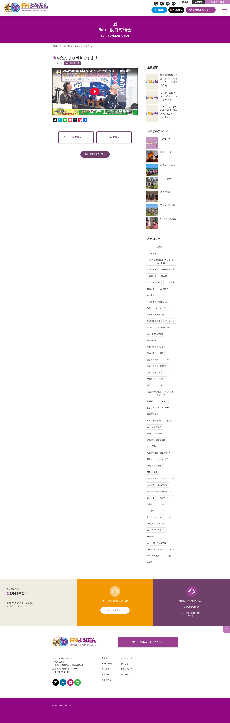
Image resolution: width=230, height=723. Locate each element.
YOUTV (171, 549)
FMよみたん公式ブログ (157, 523)
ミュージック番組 (154, 247)
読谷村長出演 (152, 360)
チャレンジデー (162, 308)
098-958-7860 (191, 607)
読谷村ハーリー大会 (155, 504)
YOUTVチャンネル (155, 549)
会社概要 (184, 2)
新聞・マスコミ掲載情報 (157, 366)
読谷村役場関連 (164, 327)
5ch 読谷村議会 (72, 63)
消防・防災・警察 (154, 433)
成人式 (164, 276)
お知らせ (151, 562)
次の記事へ (114, 137)
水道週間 (151, 295)
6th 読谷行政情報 (155, 334)
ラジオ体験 (169, 282)
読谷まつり (169, 321)
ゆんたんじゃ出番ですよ (157, 485)
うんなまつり (165, 289)
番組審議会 (106, 680)
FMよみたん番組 (154, 466)
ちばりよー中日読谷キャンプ (159, 491)
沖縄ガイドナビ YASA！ (157, 401)
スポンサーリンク (218, 2)
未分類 (168, 556)
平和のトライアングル (156, 347)
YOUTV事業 (107, 664)
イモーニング (168, 360)
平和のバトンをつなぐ (156, 379)
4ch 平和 (151, 446)
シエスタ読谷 (163, 459)
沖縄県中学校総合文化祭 (157, 302)
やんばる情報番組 (154, 421)
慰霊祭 (169, 421)
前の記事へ (76, 137)
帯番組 (150, 459)
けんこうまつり (153, 372)
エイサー (151, 511)
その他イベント (165, 498)
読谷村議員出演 (167, 269)
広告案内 (198, 2)
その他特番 (151, 276)
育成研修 (151, 289)
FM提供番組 (152, 472)
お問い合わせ (126, 669)
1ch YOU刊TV (153, 556)
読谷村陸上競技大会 (155, 314)
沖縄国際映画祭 (153, 321)
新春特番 (151, 353)
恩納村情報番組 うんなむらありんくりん (161, 393)
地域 (161, 353)
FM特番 (150, 536)
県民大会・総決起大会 (156, 440)
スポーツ (151, 498)
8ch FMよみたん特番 (156, 543)
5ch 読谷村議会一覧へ (95, 154)
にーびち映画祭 (153, 282)
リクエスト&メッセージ (202, 10)
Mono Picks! (126, 674)
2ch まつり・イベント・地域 (159, 517)
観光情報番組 (152, 414)
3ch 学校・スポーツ (156, 530)
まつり (150, 327)
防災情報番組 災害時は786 (159, 453)
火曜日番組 (151, 269)
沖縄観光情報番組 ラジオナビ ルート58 (162, 261)
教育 (149, 308)
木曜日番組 (151, 254)
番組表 (161, 10)
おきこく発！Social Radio (158, 408)
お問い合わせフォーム (115, 610)
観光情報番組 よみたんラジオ (160, 478)
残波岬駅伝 (151, 340)
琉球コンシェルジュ (155, 385)
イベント (163, 511)
